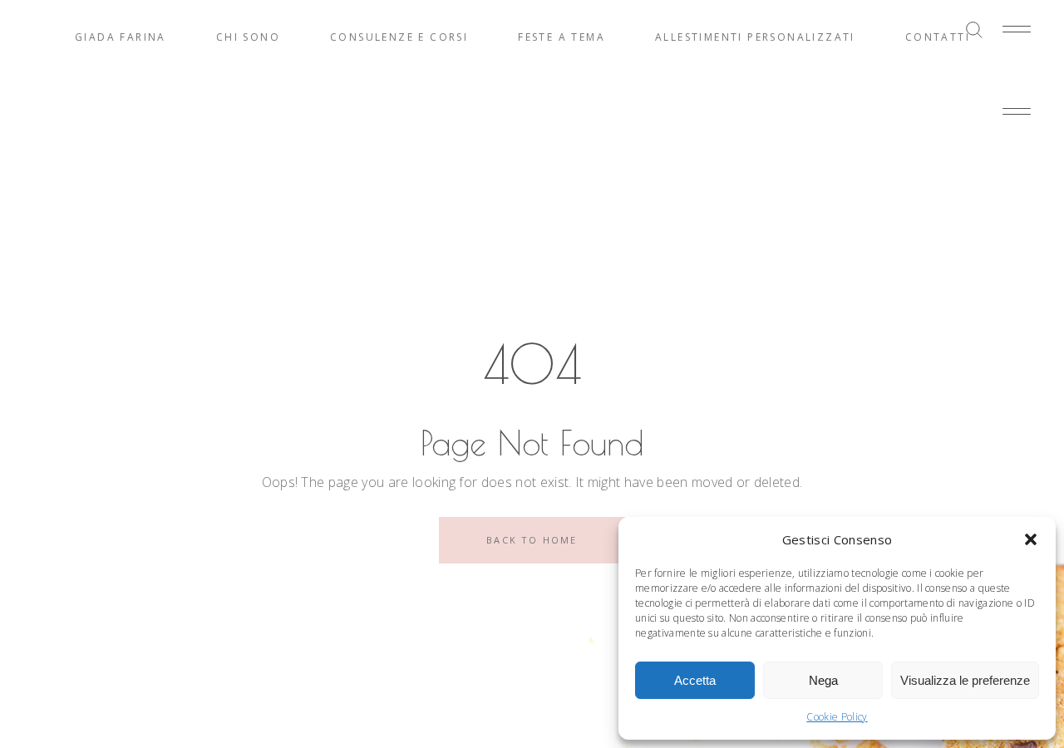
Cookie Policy (836, 717)
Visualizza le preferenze (965, 680)
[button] (1030, 539)
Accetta (695, 680)
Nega (823, 680)
